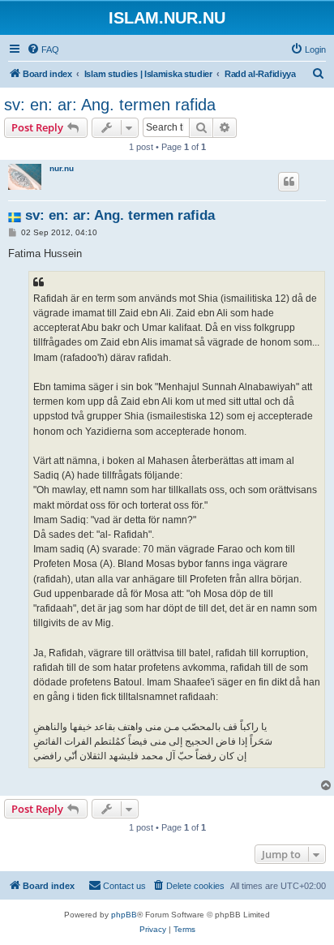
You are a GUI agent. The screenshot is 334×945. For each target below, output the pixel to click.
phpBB (124, 914)
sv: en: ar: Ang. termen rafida (110, 105)
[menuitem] (43, 49)
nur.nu (61, 168)
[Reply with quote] (288, 181)
